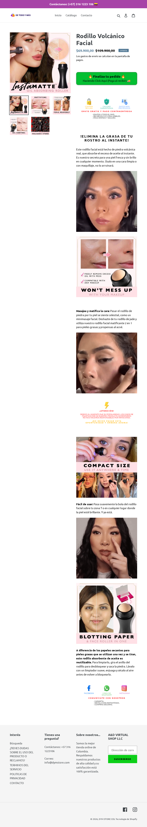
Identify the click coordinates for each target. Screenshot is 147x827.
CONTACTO (17, 783)
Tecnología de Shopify (126, 819)
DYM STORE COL (107, 819)
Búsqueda (16, 743)
